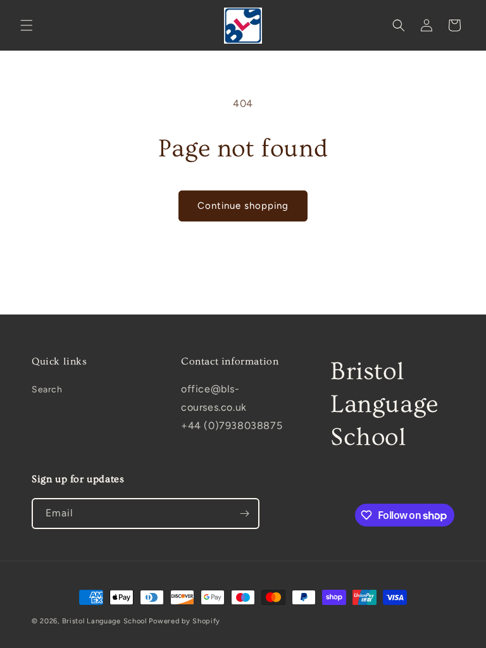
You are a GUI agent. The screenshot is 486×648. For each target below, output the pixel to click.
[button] (26, 25)
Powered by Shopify (184, 621)
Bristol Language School (104, 621)
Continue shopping (243, 205)
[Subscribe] (244, 513)
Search (47, 389)
